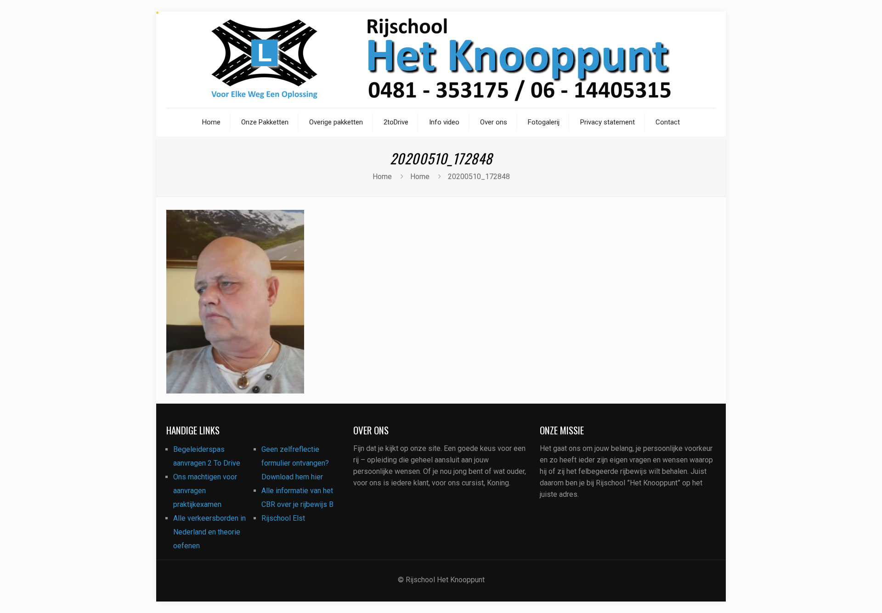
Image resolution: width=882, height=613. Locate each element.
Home (382, 176)
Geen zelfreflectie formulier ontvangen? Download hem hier (295, 463)
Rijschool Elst (283, 518)
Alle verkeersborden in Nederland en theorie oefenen (209, 532)
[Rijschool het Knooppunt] (441, 59)
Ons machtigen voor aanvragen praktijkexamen (205, 490)
